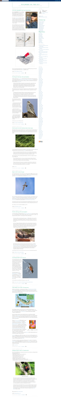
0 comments (23, 346)
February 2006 (41, 72)
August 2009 (40, 117)
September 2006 (41, 79)
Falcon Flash (16, 175)
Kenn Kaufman (41, 36)
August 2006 (40, 78)
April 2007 (40, 87)
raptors (17, 122)
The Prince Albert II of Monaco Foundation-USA (26, 79)
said (27, 218)
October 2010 (40, 132)
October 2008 (40, 106)
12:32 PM (19, 283)
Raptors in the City (28, 175)
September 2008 (41, 105)
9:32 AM (19, 253)
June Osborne (40, 35)
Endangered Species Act (17, 393)
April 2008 (40, 100)
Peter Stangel (40, 33)
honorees (27, 332)
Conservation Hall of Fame (18, 321)
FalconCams (13, 199)
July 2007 (40, 90)
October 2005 (40, 67)
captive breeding (21, 252)
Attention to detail (41, 22)
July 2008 (40, 103)
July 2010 (40, 129)
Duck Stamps (16, 317)
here (22, 68)
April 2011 (40, 138)
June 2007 (40, 89)
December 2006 (41, 82)
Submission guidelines (42, 25)
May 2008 (40, 101)
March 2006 (40, 73)
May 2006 (40, 75)
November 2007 (41, 94)
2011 (22, 69)
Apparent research (41, 23)
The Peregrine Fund (20, 122)
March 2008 (40, 99)
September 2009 (41, 118)
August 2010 (40, 130)
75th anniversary (17, 320)
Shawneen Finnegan (41, 38)
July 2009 (40, 116)
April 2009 (40, 113)
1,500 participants (23, 311)
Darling (19, 315)
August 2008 (40, 104)
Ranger (15, 197)
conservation (20, 78)
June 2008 (40, 102)
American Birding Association (18, 71)
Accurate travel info (41, 26)
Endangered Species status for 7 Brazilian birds (43, 59)
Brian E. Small (40, 34)
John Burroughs (17, 323)
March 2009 (40, 112)
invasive (15, 166)
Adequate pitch (41, 24)
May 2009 (40, 114)
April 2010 (40, 126)
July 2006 (40, 77)
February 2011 (41, 136)
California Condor (16, 252)
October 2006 (40, 80)
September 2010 (41, 131)
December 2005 (41, 69)
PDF (12, 274)
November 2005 (41, 68)
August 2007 (40, 91)
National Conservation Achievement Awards (18, 328)
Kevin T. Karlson (41, 37)
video (18, 274)
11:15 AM (19, 346)
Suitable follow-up (41, 27)
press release (19, 81)
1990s (23, 338)
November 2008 (41, 107)
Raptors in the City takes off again (43, 51)
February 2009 (41, 111)
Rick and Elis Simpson (20, 391)
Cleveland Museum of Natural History (30, 199)
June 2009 (40, 115)
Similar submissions (41, 28)
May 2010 (40, 127)
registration (13, 341)
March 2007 (40, 86)
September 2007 (41, 92)
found (24, 150)
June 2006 (40, 76)
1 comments (22, 253)
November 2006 (41, 81)
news (15, 122)
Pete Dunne (40, 39)
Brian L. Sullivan (41, 42)
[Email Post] (25, 124)
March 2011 (40, 137)
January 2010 (40, 123)
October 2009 (40, 119)
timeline (14, 335)
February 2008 (41, 98)
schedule (29, 341)
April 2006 (40, 74)
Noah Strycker (40, 40)
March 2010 (40, 125)
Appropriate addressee (41, 21)
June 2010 (40, 128)
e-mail (42, 16)
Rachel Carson (21, 323)
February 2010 (41, 124)
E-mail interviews (41, 30)
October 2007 (40, 93)
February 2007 (41, 85)
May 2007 (40, 88)
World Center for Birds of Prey (28, 213)
